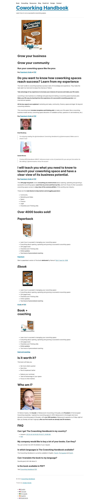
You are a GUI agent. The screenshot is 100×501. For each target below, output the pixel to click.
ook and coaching (24, 352)
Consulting (24, 3)
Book (17, 3)
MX (50, 434)
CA (29, 434)
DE (38, 434)
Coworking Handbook (42, 8)
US (27, 434)
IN (36, 434)
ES (42, 434)
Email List (46, 3)
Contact (58, 3)
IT (44, 434)
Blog (39, 3)
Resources (33, 3)
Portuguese (62, 453)
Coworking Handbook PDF (28, 469)
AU (31, 434)
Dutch (71, 453)
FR (40, 434)
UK (34, 434)
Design (52, 3)
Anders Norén (27, 483)
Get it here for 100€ (62, 260)
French (56, 453)
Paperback (23, 72)
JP (45, 434)
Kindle (30, 72)
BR (47, 434)
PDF (35, 72)
